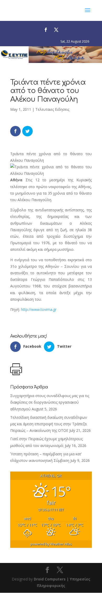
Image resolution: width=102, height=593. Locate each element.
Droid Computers (50, 579)
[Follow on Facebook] (46, 30)
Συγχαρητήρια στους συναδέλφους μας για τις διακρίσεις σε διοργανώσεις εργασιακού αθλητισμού (49, 402)
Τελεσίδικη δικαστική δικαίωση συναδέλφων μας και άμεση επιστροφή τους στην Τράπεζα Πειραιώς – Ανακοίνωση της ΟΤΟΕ (48, 424)
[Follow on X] (56, 30)
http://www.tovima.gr (38, 309)
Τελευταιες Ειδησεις (52, 109)
